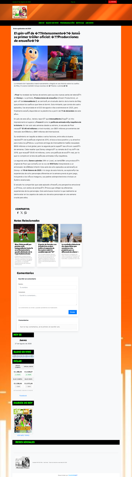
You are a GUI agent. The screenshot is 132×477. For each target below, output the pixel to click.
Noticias (80, 23)
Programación (67, 23)
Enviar (72, 312)
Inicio (41, 23)
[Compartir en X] (21, 212)
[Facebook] (118, 2)
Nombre (20, 284)
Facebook (23, 396)
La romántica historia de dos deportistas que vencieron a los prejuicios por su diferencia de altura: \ (71, 248)
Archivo (89, 23)
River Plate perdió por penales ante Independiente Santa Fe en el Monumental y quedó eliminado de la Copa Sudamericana (24, 249)
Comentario (21, 292)
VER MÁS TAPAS (23, 435)
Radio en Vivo (52, 23)
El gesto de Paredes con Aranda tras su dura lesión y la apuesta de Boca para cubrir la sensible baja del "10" (47, 248)
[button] (106, 2)
